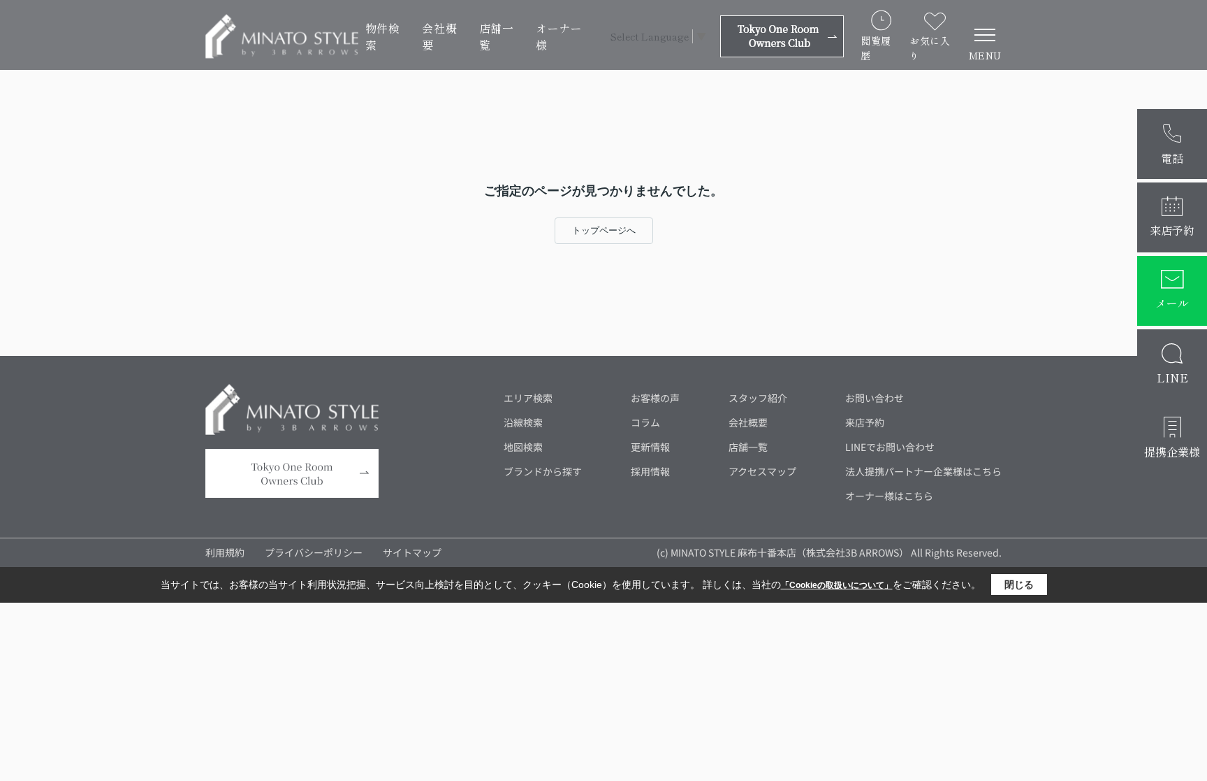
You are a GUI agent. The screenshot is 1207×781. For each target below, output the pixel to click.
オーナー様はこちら (889, 496)
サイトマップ (412, 552)
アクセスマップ (762, 471)
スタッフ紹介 (758, 398)
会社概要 (439, 36)
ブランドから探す (543, 471)
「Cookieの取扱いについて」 (837, 585)
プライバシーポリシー (314, 552)
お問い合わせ (874, 398)
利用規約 (224, 552)
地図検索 (523, 447)
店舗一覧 (496, 36)
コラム (645, 422)
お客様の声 (655, 398)
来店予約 (864, 422)
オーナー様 (559, 36)
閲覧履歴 (876, 48)
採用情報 (650, 471)
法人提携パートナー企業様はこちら (923, 471)
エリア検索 (528, 398)
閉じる (1019, 584)
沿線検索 (523, 422)
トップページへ (604, 230)
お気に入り (929, 48)
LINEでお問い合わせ (890, 447)
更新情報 (650, 447)
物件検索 (382, 36)
